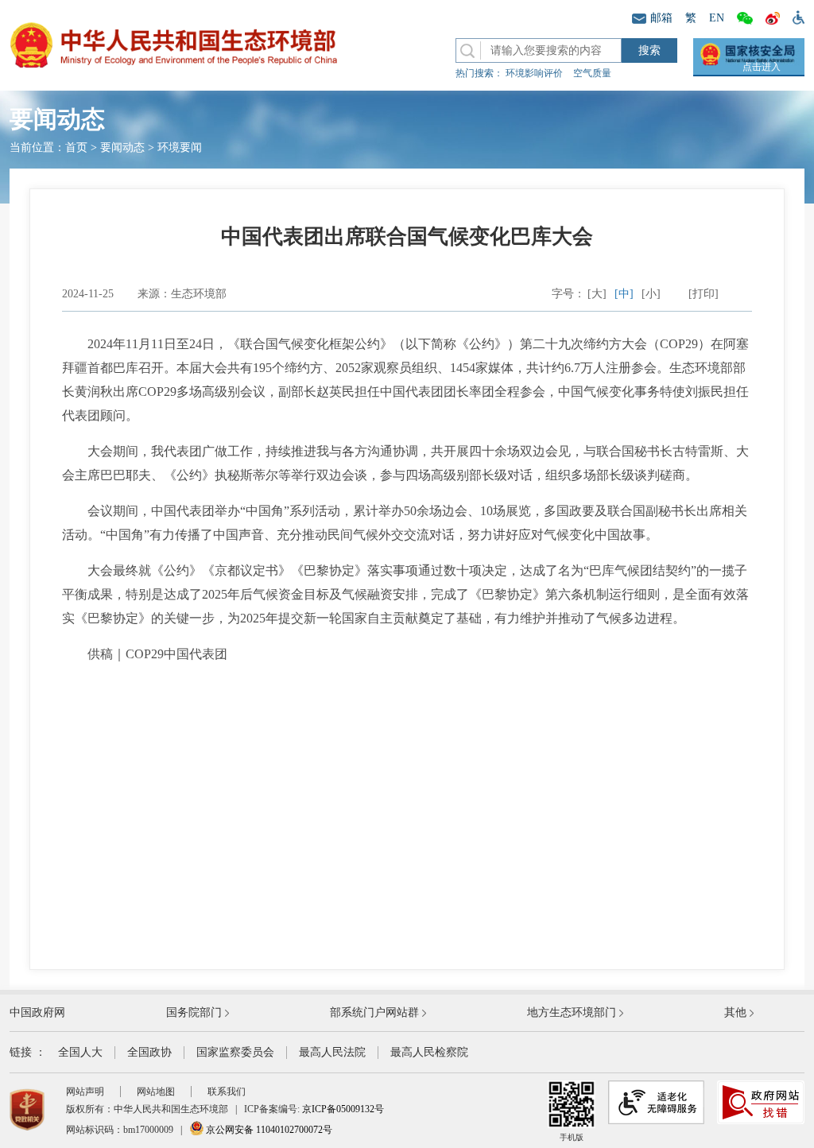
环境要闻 (179, 147)
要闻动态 (122, 147)
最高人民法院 (332, 1052)
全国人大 (80, 1052)
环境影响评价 (534, 73)
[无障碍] (795, 16)
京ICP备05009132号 (343, 1109)
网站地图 (156, 1091)
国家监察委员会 (235, 1052)
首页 (76, 147)
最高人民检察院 (429, 1052)
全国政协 (149, 1052)
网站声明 (85, 1091)
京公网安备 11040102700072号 (268, 1129)
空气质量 (592, 73)
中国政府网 (37, 1012)
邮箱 (661, 18)
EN (716, 18)
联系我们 (226, 1091)
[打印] (703, 294)
